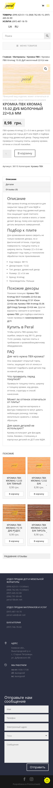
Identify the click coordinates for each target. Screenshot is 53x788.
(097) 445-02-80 (14, 593)
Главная (7, 56)
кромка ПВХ (13, 314)
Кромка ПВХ (33, 56)
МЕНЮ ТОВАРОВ (28, 45)
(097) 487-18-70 (19, 21)
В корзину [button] (14, 493)
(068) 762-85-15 (36, 14)
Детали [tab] (10, 184)
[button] (45, 68)
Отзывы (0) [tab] (12, 189)
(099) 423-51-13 (20, 14)
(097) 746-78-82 (14, 627)
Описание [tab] (11, 179)
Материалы (19, 56)
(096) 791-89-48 (14, 596)
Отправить (37, 767)
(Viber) (25, 586)
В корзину (25, 153)
